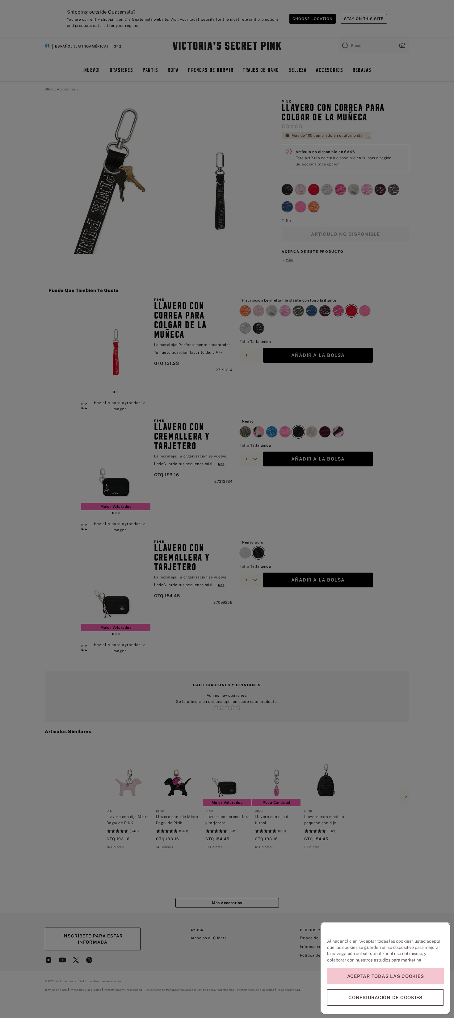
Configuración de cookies (385, 997)
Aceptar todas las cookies (385, 976)
